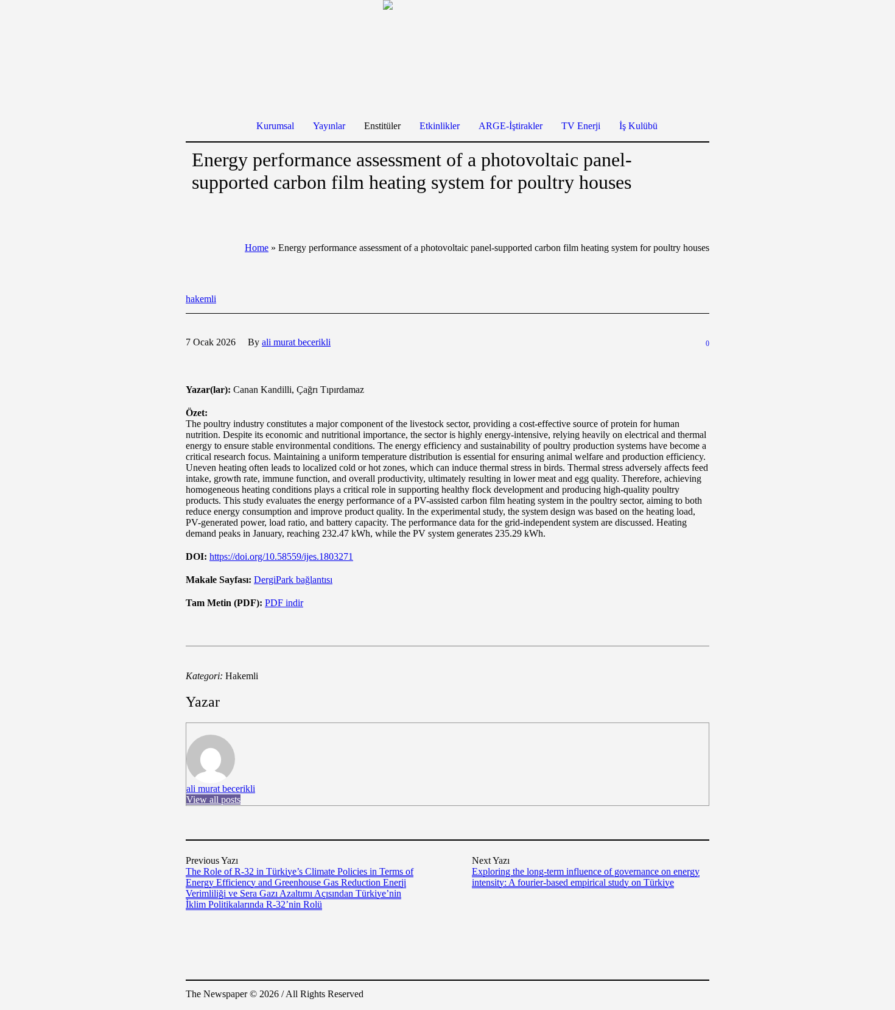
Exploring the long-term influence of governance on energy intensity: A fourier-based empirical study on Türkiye (586, 877)
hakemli (201, 299)
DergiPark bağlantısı (293, 579)
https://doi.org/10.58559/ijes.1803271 (281, 556)
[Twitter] (681, 995)
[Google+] (644, 995)
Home (256, 247)
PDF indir (284, 603)
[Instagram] (663, 995)
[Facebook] (626, 995)
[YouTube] (699, 995)
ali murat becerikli (220, 788)
